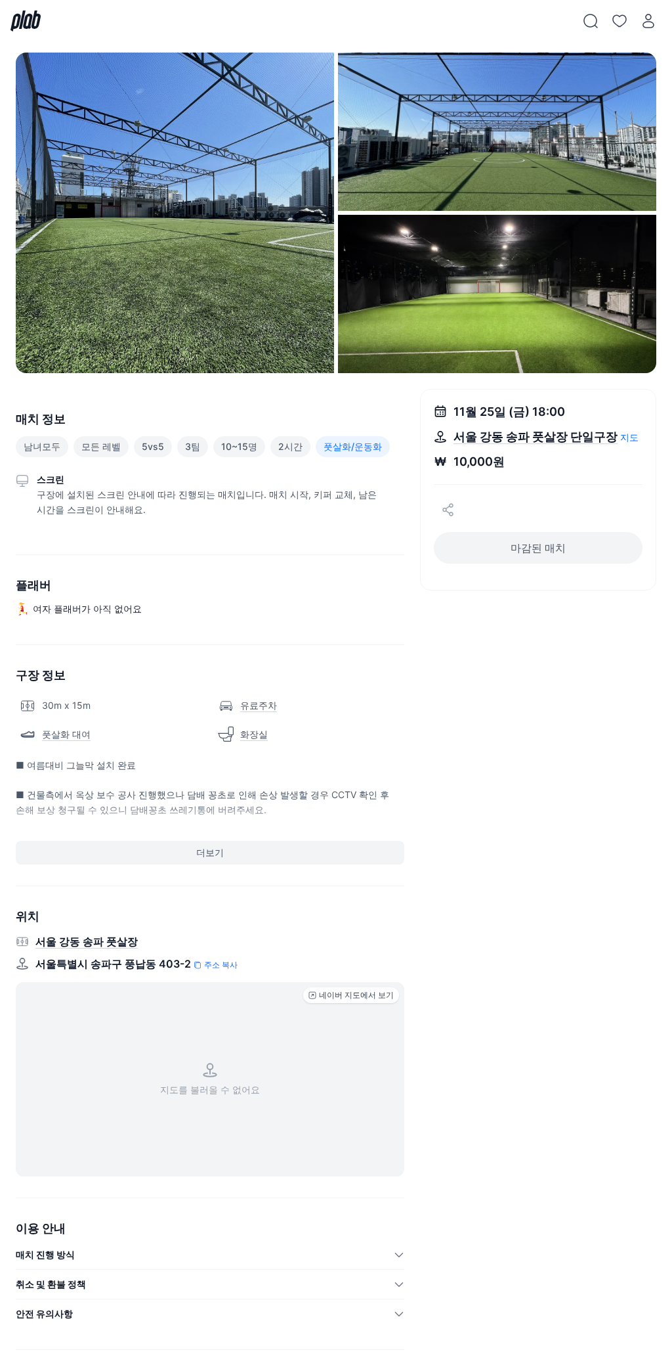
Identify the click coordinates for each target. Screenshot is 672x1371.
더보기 (210, 852)
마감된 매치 (538, 547)
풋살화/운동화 (353, 446)
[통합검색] (591, 21)
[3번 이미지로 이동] (497, 294)
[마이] (648, 21)
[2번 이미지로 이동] (497, 132)
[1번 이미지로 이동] (175, 213)
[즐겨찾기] (619, 21)
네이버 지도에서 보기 (356, 995)
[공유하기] (448, 509)
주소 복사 (221, 965)
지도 (629, 437)
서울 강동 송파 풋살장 (86, 941)
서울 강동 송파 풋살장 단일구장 (535, 436)
